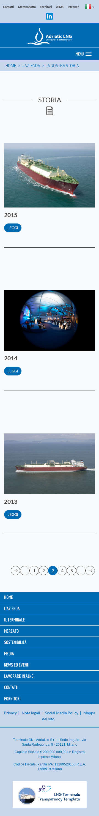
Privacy (10, 712)
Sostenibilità (15, 642)
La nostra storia (62, 66)
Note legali (31, 712)
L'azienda (31, 66)
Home (11, 66)
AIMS (60, 7)
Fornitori (46, 7)
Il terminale (14, 619)
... (25, 570)
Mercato (11, 631)
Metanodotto (27, 7)
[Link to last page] (90, 570)
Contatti (8, 7)
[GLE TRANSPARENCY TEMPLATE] (49, 794)
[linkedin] (49, 15)
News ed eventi (16, 664)
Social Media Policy (61, 712)
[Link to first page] (16, 570)
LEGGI (12, 227)
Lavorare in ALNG (19, 676)
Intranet (73, 7)
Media (9, 653)
